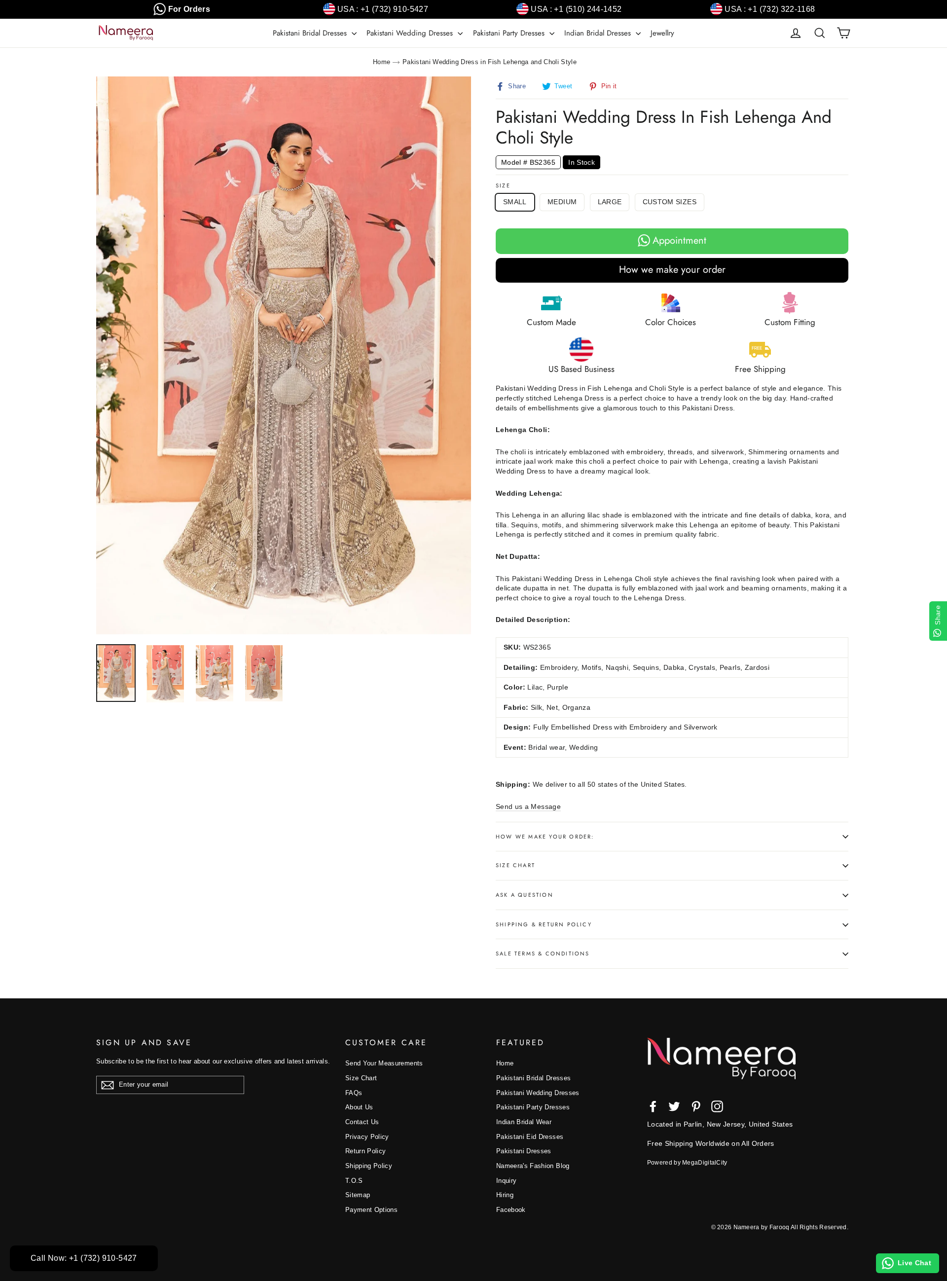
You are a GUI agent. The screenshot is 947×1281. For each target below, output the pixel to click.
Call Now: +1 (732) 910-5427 (84, 1258)
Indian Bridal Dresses (598, 33)
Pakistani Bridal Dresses (311, 33)
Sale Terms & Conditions (543, 953)
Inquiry (506, 1180)
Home (381, 62)
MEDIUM (562, 202)
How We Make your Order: (545, 837)
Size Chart (515, 865)
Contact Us (362, 1122)
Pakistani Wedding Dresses (410, 33)
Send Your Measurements (384, 1063)
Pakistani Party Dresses (510, 33)
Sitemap (357, 1195)
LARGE (610, 202)
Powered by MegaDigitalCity (687, 1162)
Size (503, 186)
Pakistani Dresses (523, 1151)
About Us (359, 1107)
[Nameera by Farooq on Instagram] (717, 1106)
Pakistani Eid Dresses (529, 1136)
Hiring (504, 1195)
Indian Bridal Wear (523, 1122)
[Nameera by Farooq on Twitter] (674, 1106)
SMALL (515, 202)
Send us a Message (528, 806)
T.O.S (354, 1180)
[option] (283, 355)
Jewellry (662, 33)
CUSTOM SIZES (669, 202)
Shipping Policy (368, 1166)
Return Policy (365, 1151)
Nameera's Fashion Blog (533, 1166)
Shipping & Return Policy (544, 924)
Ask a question (524, 895)
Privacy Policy (367, 1136)
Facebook (511, 1209)
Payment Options (371, 1209)
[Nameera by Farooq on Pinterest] (696, 1106)
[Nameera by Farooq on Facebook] (653, 1106)
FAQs (353, 1093)
